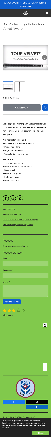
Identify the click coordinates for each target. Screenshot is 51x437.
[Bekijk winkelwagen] (47, 13)
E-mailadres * (8, 270)
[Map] (25, 347)
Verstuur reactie (12, 302)
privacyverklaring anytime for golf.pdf (18, 224)
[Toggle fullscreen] (45, 325)
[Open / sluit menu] (4, 13)
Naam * (5, 258)
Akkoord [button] (40, 433)
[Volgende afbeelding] (44, 57)
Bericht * (6, 282)
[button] (8, 86)
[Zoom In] (45, 365)
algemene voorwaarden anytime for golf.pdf (20, 219)
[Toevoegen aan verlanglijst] (45, 107)
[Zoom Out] (45, 369)
